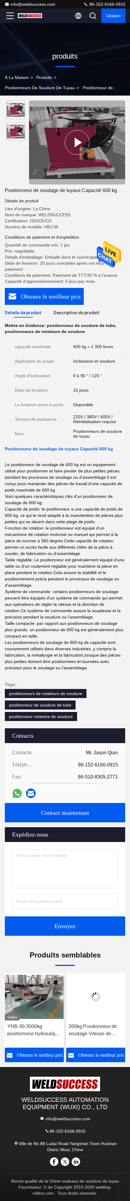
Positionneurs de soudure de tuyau (40, 87)
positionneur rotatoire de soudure (41, 716)
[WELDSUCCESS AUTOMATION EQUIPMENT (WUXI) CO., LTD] (30, 15)
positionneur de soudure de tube (40, 705)
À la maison (17, 77)
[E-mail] (31, 793)
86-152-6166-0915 (106, 4)
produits (44, 77)
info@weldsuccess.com (33, 4)
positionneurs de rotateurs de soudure (45, 693)
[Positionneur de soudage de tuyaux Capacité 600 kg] (77, 142)
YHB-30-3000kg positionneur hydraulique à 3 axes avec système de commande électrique (33, 1030)
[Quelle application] (17, 793)
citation (113, 15)
